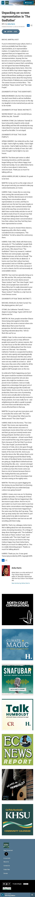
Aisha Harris (11, 24)
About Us (6, 862)
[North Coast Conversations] (17, 609)
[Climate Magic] (17, 644)
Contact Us (7, 865)
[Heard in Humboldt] (17, 784)
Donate (29, 3)
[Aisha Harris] (6, 570)
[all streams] (32, 895)
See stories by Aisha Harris (21, 583)
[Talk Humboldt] (17, 714)
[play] (3, 895)
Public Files (7, 869)
